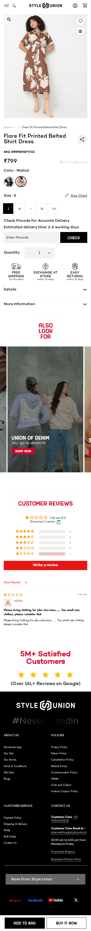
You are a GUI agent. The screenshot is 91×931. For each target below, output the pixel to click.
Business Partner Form (66, 859)
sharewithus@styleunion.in (69, 832)
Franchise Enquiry (63, 851)
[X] (76, 900)
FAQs (7, 830)
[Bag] (84, 5)
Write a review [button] (45, 565)
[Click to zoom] (9, 19)
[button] (84, 5)
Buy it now (66, 923)
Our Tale (9, 753)
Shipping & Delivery (15, 824)
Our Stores (10, 760)
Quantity (12, 253)
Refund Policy (59, 766)
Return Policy (58, 753)
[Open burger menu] (6, 5)
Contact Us (10, 843)
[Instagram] (15, 900)
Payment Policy (12, 818)
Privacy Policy (59, 747)
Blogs (7, 779)
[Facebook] (35, 900)
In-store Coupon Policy (64, 791)
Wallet (54, 779)
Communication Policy (64, 772)
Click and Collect (61, 785)
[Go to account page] (75, 5)
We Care (9, 772)
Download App (13, 747)
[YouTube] (55, 900)
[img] (13, 595)
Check (74, 237)
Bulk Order (10, 836)
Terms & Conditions (15, 766)
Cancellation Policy (62, 760)
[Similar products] (80, 31)
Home (8, 127)
